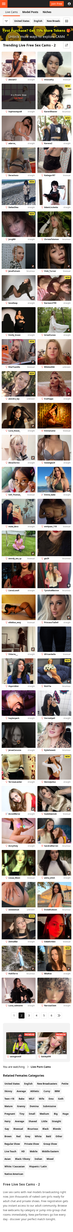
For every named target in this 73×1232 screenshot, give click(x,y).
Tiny (21, 1113)
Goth (60, 1098)
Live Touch (10, 1151)
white (38, 1136)
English (38, 21)
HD (23, 1151)
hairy (7, 1121)
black (45, 1128)
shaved (33, 1121)
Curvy (47, 1091)
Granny (21, 1106)
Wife (41, 1098)
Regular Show (12, 1143)
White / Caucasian (14, 1166)
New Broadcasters (57, 21)
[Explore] (3, 4)
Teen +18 (9, 1098)
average (19, 1121)
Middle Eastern (50, 1151)
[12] (59, 1015)
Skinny (8, 1091)
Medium (44, 1113)
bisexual (18, 1128)
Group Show (50, 1143)
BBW (57, 1091)
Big (56, 1113)
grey (27, 1136)
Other (59, 1136)
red (18, 1136)
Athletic (34, 1091)
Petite (65, 1083)
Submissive (49, 1106)
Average (21, 1091)
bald (48, 1136)
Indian (38, 1159)
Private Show (31, 1143)
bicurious (33, 1128)
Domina (34, 1106)
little (44, 1121)
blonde (57, 1128)
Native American (13, 1174)
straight (56, 1121)
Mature (8, 1106)
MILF (31, 1098)
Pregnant (9, 1113)
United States (21, 21)
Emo (51, 1098)
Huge (66, 1113)
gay (7, 1128)
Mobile (33, 1151)
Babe (21, 1098)
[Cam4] (20, 4)
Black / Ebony (22, 1159)
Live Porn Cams (41, 1067)
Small (32, 1113)
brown (8, 1136)
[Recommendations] (66, 21)
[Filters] (6, 21)
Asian (7, 1159)
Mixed (50, 1159)
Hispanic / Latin (38, 1166)
